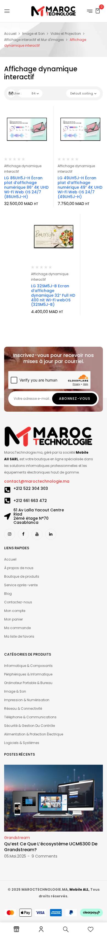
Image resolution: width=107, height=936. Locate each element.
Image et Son (33, 33)
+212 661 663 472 (30, 500)
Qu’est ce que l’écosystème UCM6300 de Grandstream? (50, 847)
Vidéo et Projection (65, 33)
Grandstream (17, 837)
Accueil (10, 33)
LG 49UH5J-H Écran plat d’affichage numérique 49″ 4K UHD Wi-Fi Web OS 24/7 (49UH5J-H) (80, 187)
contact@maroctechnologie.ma (36, 481)
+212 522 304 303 (30, 488)
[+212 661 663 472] (7, 500)
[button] (97, 10)
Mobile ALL (79, 889)
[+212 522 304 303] (7, 490)
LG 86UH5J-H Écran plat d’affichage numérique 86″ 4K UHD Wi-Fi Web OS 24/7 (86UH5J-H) (26, 187)
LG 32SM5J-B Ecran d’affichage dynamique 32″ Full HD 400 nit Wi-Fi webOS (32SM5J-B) (53, 295)
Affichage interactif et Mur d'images (34, 39)
